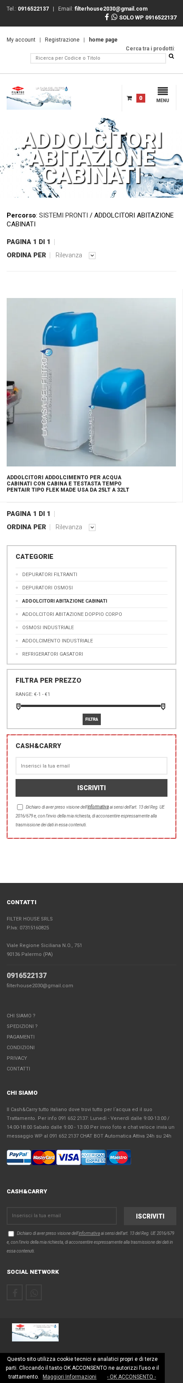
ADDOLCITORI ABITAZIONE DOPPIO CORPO (72, 614)
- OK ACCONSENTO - (131, 1377)
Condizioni (21, 1048)
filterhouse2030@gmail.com (40, 986)
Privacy (17, 1058)
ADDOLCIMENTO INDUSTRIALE (57, 641)
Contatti (18, 1069)
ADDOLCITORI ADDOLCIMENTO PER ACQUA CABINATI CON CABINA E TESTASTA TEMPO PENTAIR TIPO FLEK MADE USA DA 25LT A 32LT (68, 483)
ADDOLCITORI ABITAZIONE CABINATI (64, 601)
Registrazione (62, 40)
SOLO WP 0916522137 (147, 17)
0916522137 (27, 975)
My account (21, 40)
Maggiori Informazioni (69, 1377)
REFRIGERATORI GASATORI (52, 654)
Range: (24, 694)
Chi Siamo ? (21, 1016)
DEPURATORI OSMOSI (47, 588)
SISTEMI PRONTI (63, 215)
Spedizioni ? (22, 1026)
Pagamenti (21, 1037)
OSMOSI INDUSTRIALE (48, 627)
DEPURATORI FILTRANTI (49, 574)
